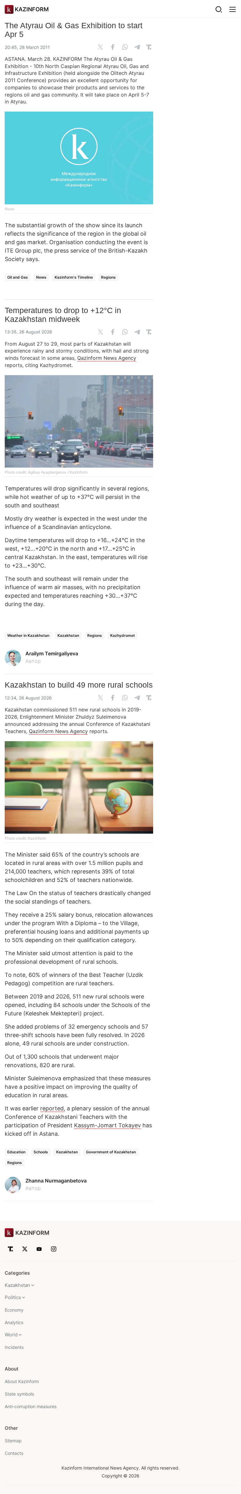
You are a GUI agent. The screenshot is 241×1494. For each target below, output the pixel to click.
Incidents (14, 1347)
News (41, 277)
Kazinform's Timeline (74, 277)
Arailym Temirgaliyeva (51, 653)
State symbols (19, 1394)
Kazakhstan (68, 635)
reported (52, 1108)
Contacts (14, 1453)
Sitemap (13, 1440)
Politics (13, 1297)
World (11, 1335)
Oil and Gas (17, 277)
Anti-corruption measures (30, 1406)
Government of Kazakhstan (111, 1152)
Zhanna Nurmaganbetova (56, 1180)
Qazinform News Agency (106, 358)
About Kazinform (22, 1381)
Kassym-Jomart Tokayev (107, 1125)
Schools (41, 1152)
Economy (14, 1310)
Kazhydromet (122, 635)
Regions (108, 277)
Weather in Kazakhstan (28, 635)
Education (16, 1152)
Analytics (14, 1322)
